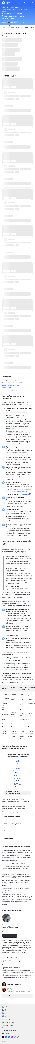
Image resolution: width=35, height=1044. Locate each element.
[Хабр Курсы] (6, 2)
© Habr (4, 1041)
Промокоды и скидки (8, 1025)
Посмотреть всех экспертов (17, 996)
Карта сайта (5, 1033)
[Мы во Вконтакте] (9, 1037)
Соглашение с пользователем (10, 1028)
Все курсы (5, 7)
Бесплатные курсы (15, 7)
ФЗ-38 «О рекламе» (23, 870)
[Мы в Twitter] (3, 1037)
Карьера (7, 1013)
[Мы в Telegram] (15, 1037)
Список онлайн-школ (8, 1019)
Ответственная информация (10, 390)
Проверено (15, 22)
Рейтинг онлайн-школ (8, 1022)
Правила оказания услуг (9, 1030)
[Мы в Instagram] (12, 1037)
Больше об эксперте (9, 936)
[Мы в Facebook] (6, 1037)
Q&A (6, 1009)
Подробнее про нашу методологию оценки (13, 792)
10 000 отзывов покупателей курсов (19, 491)
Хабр (6, 1006)
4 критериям (27, 812)
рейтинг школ (26, 494)
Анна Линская (15, 586)
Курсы (6, 1016)
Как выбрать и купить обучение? (11, 380)
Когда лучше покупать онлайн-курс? (12, 382)
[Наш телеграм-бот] (18, 1037)
